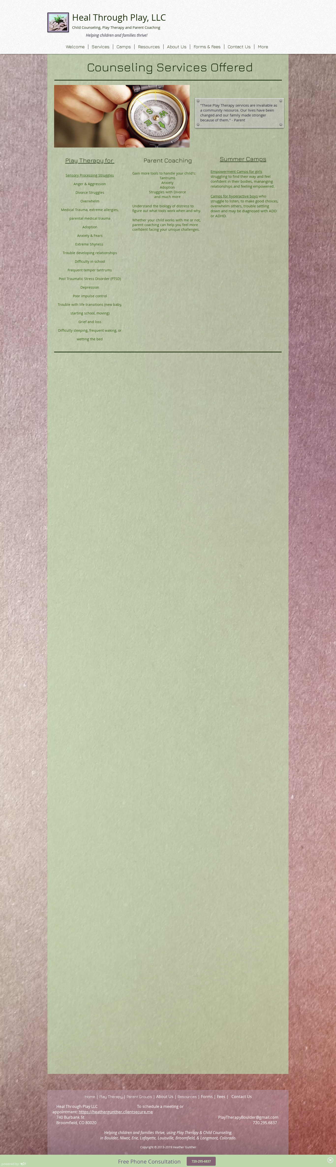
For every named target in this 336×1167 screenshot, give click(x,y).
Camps (255, 158)
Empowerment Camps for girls (236, 171)
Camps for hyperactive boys (234, 196)
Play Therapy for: (89, 160)
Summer (232, 158)
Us (249, 1096)
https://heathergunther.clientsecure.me (116, 1112)
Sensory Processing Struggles (90, 175)
